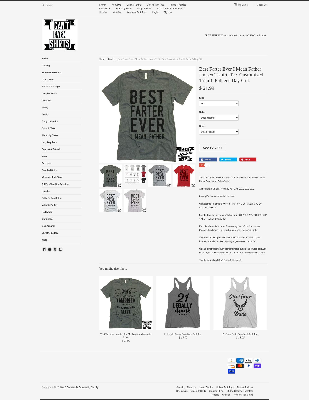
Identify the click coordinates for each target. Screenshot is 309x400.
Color (202, 112)
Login (155, 12)
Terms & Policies (178, 4)
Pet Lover (47, 163)
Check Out (262, 4)
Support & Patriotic (51, 149)
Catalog (46, 65)
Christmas (47, 218)
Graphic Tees (48, 128)
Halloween (47, 212)
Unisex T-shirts (134, 4)
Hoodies (103, 12)
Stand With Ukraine (51, 72)
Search (102, 4)
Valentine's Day (50, 205)
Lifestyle (46, 100)
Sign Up (168, 12)
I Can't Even (48, 79)
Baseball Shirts (49, 170)
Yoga (44, 156)
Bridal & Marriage (51, 86)
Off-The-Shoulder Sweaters (170, 8)
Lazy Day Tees (49, 142)
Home (45, 58)
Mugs (44, 239)
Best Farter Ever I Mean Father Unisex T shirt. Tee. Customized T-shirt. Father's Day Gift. (160, 58)
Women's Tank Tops (136, 12)
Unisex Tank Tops (155, 4)
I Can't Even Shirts (69, 387)
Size (201, 97)
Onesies (117, 12)
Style (202, 126)
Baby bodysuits (50, 121)
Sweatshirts (104, 8)
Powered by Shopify (88, 387)
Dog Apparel (48, 225)
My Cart (243, 4)
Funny (45, 107)
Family (45, 114)
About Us (116, 4)
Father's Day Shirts (52, 198)
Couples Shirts (144, 8)
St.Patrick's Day (50, 232)
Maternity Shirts (123, 8)
